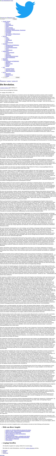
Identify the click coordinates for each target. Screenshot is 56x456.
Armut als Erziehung (9, 435)
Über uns (5, 36)
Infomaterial (8, 73)
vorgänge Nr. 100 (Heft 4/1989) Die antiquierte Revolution (18, 430)
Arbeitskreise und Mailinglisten (12, 45)
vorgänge (7, 53)
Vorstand (7, 38)
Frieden (7, 26)
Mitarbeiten (7, 62)
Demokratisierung (9, 25)
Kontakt (7, 76)
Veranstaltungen (8, 50)
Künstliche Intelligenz (10, 29)
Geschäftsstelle (8, 40)
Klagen (7, 48)
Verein (6, 37)
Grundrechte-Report (9, 52)
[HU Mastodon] (11, 17)
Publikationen (6, 51)
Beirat (6, 41)
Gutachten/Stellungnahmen (11, 47)
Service (4, 72)
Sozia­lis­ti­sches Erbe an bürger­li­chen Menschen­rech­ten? (17, 437)
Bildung (7, 22)
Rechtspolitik (8, 31)
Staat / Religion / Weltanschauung (12, 33)
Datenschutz (8, 24)
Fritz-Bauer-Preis (9, 46)
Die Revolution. (8, 440)
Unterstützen (5, 60)
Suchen (14, 19)
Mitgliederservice (9, 74)
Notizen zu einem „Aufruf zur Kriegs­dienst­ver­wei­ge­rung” (17, 431)
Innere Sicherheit (9, 27)
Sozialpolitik (8, 32)
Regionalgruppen (9, 42)
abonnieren (30, 448)
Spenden (7, 66)
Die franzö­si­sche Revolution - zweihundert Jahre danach (17, 436)
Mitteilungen (8, 55)
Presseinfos (5, 58)
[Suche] (3, 17)
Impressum (5, 450)
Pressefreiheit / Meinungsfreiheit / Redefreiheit (15, 30)
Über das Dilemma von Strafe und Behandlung (15, 433)
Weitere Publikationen (10, 57)
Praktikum (7, 64)
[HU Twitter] (25, 17)
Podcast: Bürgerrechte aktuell (11, 56)
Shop (4, 67)
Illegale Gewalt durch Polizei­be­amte (13, 432)
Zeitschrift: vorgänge (9, 69)
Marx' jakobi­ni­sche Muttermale (12, 438)
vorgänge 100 (15, 81)
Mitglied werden (9, 63)
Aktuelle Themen (6, 21)
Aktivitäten (5, 43)
